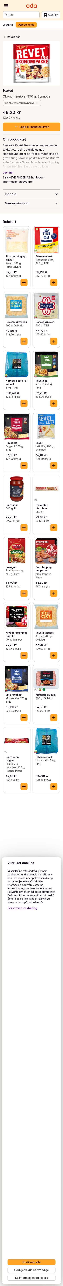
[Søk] (6, 15)
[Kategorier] (6, 5)
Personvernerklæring (22, 908)
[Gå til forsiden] (31, 6)
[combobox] (23, 14)
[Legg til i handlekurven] (23, 282)
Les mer (8, 172)
